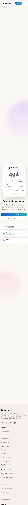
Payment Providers (6, 499)
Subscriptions (4, 453)
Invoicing (3, 450)
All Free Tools (4, 481)
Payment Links (5, 431)
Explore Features (12, 218)
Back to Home (15, 214)
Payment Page (5, 438)
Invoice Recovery (5, 484)
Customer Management (7, 488)
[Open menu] (24, 3)
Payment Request (5, 435)
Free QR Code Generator (7, 477)
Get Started (18, 3)
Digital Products (5, 465)
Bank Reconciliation (6, 496)
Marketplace (4, 446)
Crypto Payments (5, 461)
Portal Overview (5, 492)
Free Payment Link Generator (8, 473)
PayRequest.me (5, 442)
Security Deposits (5, 457)
